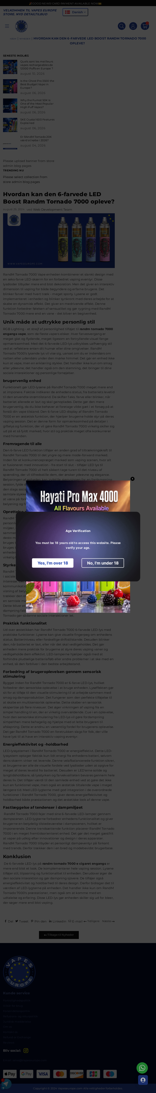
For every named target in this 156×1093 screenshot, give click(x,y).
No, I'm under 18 (103, 562)
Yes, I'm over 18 (53, 562)
